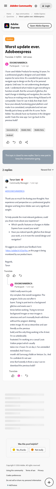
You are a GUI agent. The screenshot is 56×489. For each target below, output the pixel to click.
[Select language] (35, 5)
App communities (22, 14)
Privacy (41, 470)
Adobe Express (39, 14)
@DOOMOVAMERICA (14, 191)
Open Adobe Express (39, 25)
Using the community (14, 470)
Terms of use (30, 470)
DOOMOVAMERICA (18, 62)
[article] (28, 228)
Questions (10, 16)
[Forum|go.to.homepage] (21, 6)
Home (9, 14)
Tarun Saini (15, 179)
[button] (5, 6)
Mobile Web (25, 130)
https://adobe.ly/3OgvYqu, (17, 250)
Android (10, 135)
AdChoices (13, 485)
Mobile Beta (39, 130)
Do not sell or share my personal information (23, 480)
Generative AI (12, 130)
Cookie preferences (13, 475)
